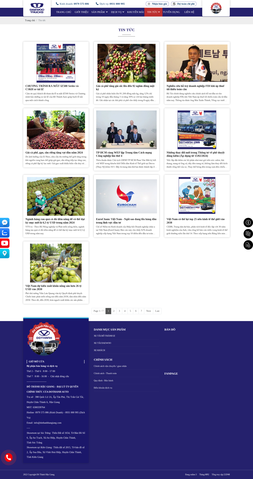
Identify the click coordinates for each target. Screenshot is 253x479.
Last (157, 311)
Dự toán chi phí (185, 4)
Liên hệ (189, 12)
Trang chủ (63, 12)
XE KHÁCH (99, 350)
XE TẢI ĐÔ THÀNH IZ (104, 335)
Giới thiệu (82, 12)
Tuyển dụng (171, 12)
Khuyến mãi (135, 12)
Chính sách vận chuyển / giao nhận (110, 366)
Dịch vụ (116, 12)
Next (148, 311)
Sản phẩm (98, 12)
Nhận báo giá (159, 4)
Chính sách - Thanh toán (105, 373)
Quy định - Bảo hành (103, 380)
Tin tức (152, 12)
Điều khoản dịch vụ (103, 387)
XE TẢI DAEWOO (102, 343)
